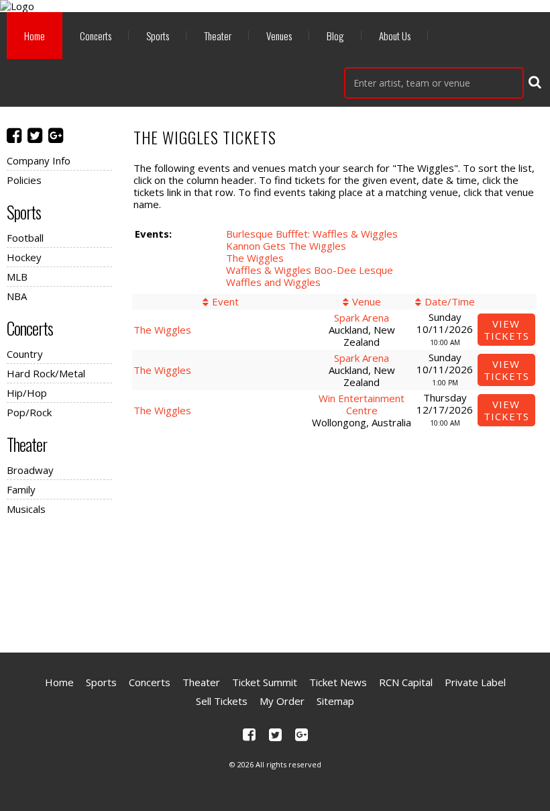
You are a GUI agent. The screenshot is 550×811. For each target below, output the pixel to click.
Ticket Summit (264, 682)
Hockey (24, 257)
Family (21, 489)
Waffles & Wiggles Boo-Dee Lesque (309, 270)
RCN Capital (406, 682)
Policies (24, 180)
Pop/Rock (29, 412)
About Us (394, 35)
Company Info (38, 160)
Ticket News (338, 682)
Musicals (26, 509)
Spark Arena (361, 317)
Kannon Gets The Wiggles (286, 245)
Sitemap (335, 701)
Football (25, 237)
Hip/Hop (27, 392)
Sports (157, 35)
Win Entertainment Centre (361, 404)
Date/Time (450, 301)
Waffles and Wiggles (273, 282)
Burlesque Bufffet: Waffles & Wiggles (312, 233)
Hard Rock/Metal (46, 373)
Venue (366, 301)
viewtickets (506, 329)
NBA (17, 296)
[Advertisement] (275, 582)
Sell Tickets (222, 701)
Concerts (95, 35)
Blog (335, 35)
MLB (17, 276)
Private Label (475, 682)
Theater (217, 35)
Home (34, 35)
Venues (279, 35)
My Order (282, 701)
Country (25, 354)
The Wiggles (255, 258)
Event (225, 301)
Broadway (30, 470)
